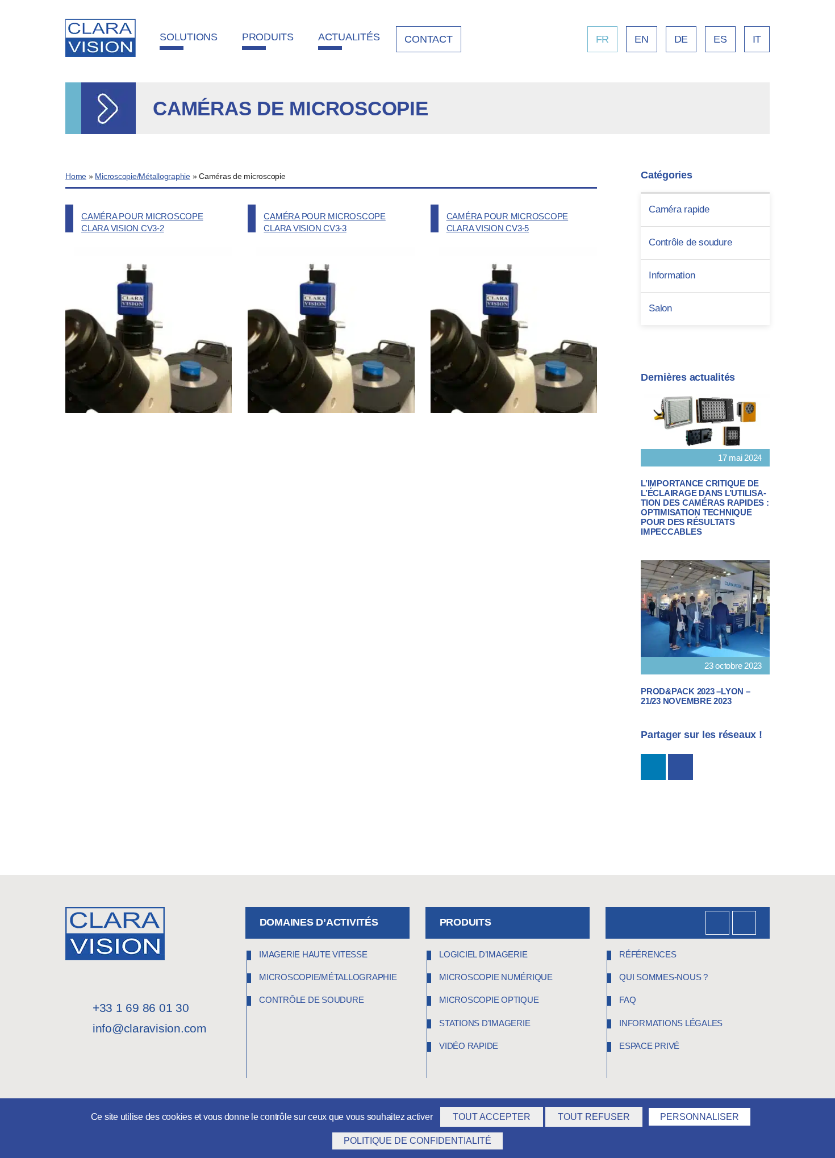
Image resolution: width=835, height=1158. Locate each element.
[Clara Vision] (115, 957)
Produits (268, 37)
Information (672, 275)
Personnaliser (699, 1117)
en (641, 39)
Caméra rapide (679, 209)
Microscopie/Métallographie (142, 176)
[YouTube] (744, 923)
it (757, 39)
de (681, 39)
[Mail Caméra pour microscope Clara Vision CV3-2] (680, 767)
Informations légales (671, 1023)
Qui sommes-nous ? (663, 977)
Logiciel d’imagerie (483, 954)
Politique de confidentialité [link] (417, 1140)
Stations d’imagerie (484, 1023)
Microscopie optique (488, 1000)
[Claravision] (100, 39)
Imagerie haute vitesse (313, 954)
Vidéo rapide (468, 1046)
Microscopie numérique (496, 977)
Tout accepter (492, 1117)
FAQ (627, 1000)
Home (75, 176)
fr (602, 39)
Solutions (189, 37)
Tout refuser (594, 1117)
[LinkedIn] (717, 923)
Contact (428, 39)
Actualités (349, 37)
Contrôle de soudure (690, 242)
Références (648, 954)
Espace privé (649, 1046)
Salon (660, 308)
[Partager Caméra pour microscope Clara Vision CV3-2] (653, 767)
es (720, 39)
